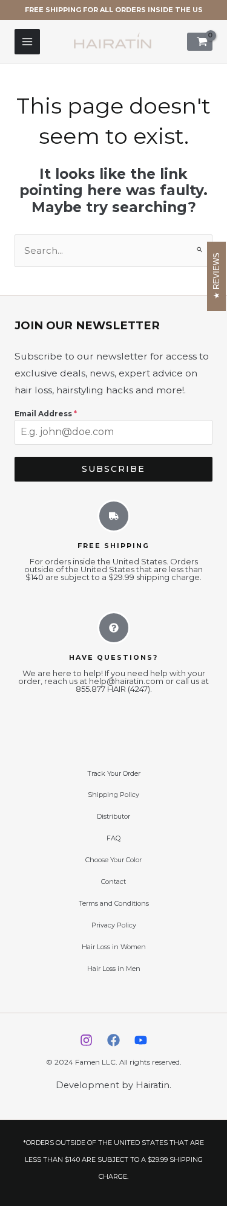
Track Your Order (113, 773)
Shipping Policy (113, 794)
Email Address (46, 413)
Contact (113, 881)
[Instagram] (86, 1040)
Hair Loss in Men (113, 968)
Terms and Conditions (114, 903)
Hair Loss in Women (114, 947)
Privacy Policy (113, 925)
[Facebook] (113, 1040)
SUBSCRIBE (113, 468)
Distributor (113, 816)
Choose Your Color (113, 860)
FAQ (113, 838)
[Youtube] (140, 1040)
